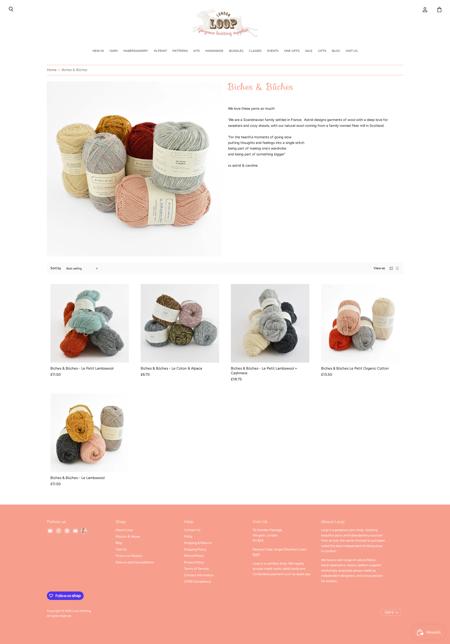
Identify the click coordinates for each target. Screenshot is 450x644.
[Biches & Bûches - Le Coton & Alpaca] (180, 323)
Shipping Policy (195, 549)
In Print (160, 50)
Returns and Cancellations (135, 562)
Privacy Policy (194, 562)
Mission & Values (128, 537)
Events (272, 50)
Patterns (180, 50)
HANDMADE (214, 50)
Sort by (55, 268)
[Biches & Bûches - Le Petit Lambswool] (89, 323)
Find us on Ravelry (129, 556)
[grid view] (391, 268)
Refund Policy (194, 556)
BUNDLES (236, 50)
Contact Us (192, 530)
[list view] (397, 268)
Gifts (322, 50)
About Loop (124, 530)
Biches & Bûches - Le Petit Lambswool (81, 368)
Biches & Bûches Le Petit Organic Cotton (355, 368)
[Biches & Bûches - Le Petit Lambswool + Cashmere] (270, 323)
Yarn (113, 50)
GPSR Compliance (197, 582)
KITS (196, 50)
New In (98, 50)
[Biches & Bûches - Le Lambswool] (89, 432)
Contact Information (199, 575)
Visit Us (351, 50)
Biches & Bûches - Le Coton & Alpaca (171, 368)
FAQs (188, 537)
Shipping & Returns (198, 543)
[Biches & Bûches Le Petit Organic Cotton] (360, 323)
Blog (336, 50)
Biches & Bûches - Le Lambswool (77, 478)
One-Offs (292, 50)
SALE (308, 50)
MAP (256, 555)
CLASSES (255, 50)
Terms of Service (196, 569)
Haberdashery (135, 50)
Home (51, 70)
